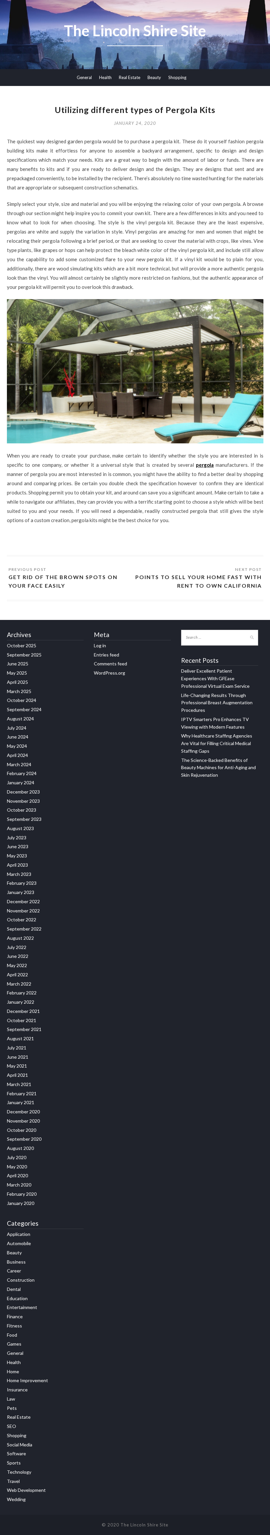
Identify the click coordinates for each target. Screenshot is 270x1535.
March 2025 (19, 691)
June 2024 (17, 737)
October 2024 (21, 700)
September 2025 (24, 654)
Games (14, 1344)
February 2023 (22, 883)
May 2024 (17, 746)
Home (13, 1371)
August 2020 (20, 1148)
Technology (19, 1472)
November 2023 (23, 801)
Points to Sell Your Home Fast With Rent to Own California (198, 581)
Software (16, 1453)
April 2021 (17, 1075)
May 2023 (17, 855)
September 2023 (24, 819)
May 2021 (17, 1066)
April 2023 (17, 865)
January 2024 (20, 782)
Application (18, 1234)
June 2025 (17, 663)
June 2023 (17, 846)
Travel (13, 1481)
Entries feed (106, 654)
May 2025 (17, 673)
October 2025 (21, 645)
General (84, 77)
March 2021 (19, 1084)
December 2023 (23, 792)
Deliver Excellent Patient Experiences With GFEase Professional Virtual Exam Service (215, 678)
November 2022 (23, 910)
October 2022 (21, 919)
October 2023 (21, 810)
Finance (15, 1316)
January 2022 (20, 1002)
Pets (12, 1408)
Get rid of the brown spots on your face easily (63, 581)
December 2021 (23, 1011)
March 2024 (19, 764)
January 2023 (20, 892)
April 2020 (17, 1175)
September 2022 (24, 929)
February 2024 (22, 773)
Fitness (14, 1325)
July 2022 (16, 947)
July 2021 (16, 1047)
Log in (100, 645)
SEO (11, 1426)
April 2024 (17, 755)
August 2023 (20, 828)
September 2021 (24, 1029)
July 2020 (16, 1157)
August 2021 (20, 1038)
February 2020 (22, 1194)
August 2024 (20, 718)
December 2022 (23, 901)
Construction (21, 1280)
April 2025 (17, 682)
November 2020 (23, 1121)
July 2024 (16, 728)
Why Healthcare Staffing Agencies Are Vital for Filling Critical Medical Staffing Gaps (216, 743)
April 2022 (17, 974)
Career (14, 1270)
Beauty (154, 77)
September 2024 (24, 709)
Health (105, 77)
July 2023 (16, 837)
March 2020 (19, 1184)
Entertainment (22, 1307)
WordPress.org (109, 673)
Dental (14, 1289)
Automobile (19, 1243)
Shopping (177, 77)
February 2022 (22, 992)
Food (12, 1335)
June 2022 (17, 956)
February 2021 (22, 1093)
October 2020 (21, 1130)
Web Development (26, 1490)
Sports (14, 1462)
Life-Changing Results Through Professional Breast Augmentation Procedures (217, 702)
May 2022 (17, 965)
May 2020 (17, 1166)
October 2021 (21, 1020)
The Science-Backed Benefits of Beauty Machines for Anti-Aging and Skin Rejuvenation (218, 767)
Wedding (16, 1499)
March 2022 (19, 984)
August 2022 (20, 938)
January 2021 (20, 1102)
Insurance (17, 1389)
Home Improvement (27, 1380)
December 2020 (23, 1111)
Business (16, 1262)
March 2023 (19, 874)
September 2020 (24, 1139)
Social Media (19, 1444)
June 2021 (17, 1057)
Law (11, 1399)
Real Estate (129, 77)
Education (17, 1298)
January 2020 (20, 1203)
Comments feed (110, 663)
